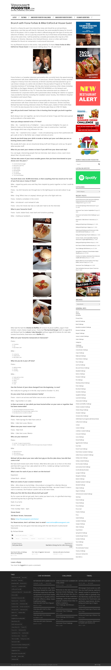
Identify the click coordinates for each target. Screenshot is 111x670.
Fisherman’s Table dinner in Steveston (85, 219)
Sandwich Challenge (81, 521)
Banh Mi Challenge (80, 321)
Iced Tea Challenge (80, 365)
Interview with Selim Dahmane (42, 621)
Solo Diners (16, 636)
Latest (15, 17)
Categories (78, 342)
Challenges (78, 345)
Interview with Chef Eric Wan (42, 609)
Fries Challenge (79, 362)
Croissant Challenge (81, 434)
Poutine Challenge (80, 512)
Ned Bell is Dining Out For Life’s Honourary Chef (59, 546)
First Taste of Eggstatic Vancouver (41, 552)
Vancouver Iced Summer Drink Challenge (86, 215)
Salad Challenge (80, 518)
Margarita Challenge (81, 476)
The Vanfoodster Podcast (82, 548)
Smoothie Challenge (81, 392)
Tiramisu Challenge (80, 551)
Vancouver (15, 641)
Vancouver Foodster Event (19, 647)
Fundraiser (23, 603)
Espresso (15, 601)
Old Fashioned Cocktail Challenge (84, 494)
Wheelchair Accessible (18, 653)
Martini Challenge (80, 479)
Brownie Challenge (80, 330)
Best (20, 580)
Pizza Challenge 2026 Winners (65, 617)
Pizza (14, 630)
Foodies (15, 603)
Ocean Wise (15, 627)
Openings (78, 497)
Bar (24, 577)
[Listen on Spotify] (88, 183)
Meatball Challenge (80, 371)
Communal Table (17, 592)
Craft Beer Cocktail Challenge (83, 431)
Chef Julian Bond (17, 545)
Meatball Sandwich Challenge (83, 482)
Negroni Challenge (80, 491)
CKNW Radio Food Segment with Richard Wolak (87, 419)
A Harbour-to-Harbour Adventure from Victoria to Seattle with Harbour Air (93, 622)
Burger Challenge (80, 333)
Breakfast (15, 583)
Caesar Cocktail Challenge (82, 336)
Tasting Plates (79, 545)
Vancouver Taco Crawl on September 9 (85, 210)
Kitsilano (21, 612)
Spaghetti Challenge (81, 395)
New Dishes (15, 621)
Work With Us (79, 557)
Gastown (33, 538)
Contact (78, 425)
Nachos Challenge (80, 374)
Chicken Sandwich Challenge (83, 407)
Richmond (22, 630)
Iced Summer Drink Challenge (83, 467)
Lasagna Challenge (80, 473)
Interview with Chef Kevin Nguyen (43, 603)
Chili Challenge (79, 347)
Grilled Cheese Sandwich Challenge (84, 455)
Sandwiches (16, 633)
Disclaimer (78, 315)
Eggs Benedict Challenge (82, 443)
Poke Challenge (80, 386)
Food (22, 601)
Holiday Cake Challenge (82, 458)
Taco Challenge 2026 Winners (83, 248)
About (77, 312)
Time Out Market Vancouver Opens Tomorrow (87, 268)
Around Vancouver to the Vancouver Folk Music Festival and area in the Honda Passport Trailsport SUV (87, 201)
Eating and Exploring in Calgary (83, 227)
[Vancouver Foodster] (23, 10)
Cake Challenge (80, 339)
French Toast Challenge (81, 449)
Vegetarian (16, 650)
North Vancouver (17, 624)
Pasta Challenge (80, 503)
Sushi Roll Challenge (81, 398)
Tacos (24, 636)
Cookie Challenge (80, 428)
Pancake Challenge (80, 377)
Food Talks (78, 446)
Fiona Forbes (25, 538)
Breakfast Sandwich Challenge (83, 327)
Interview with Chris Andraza (42, 615)
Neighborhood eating (18, 618)
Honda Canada (24, 606)
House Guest (41, 538)
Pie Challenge (79, 380)
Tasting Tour (24, 639)
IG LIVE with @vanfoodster (82, 470)
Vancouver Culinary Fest (82, 554)
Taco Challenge (79, 542)
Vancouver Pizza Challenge (64, 623)
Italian (14, 612)
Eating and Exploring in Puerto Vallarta (85, 235)
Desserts (27, 592)
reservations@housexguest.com (57, 522)
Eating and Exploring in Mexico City (84, 242)
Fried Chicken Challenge (82, 359)
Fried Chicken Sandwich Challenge (84, 452)
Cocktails (21, 586)
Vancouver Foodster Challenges (41, 17)
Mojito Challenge (80, 488)
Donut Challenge (80, 440)
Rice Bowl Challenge (81, 389)
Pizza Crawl (79, 509)
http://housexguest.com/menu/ (27, 519)
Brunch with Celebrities (21, 535)
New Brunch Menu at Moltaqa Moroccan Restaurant (19, 552)
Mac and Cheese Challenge (82, 368)
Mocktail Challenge (80, 485)
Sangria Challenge (80, 524)
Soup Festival (79, 530)
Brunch (17, 538)
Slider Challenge (80, 527)
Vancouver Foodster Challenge (20, 644)
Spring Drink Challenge (81, 533)
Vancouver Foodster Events (63, 17)
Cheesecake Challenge (81, 401)
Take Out (15, 639)
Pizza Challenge (80, 506)
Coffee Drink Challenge (81, 422)
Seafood (25, 633)
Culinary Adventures (83, 17)
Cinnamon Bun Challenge (82, 416)
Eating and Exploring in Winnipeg (84, 224)
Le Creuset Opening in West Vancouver (85, 205)
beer (14, 580)
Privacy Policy (79, 318)
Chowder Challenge (80, 413)
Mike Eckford (57, 538)
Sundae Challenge (80, 539)
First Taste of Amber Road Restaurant (85, 245)
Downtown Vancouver (18, 598)
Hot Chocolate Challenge (82, 464)
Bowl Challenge (79, 324)
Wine (14, 656)
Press (77, 515)
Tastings (23, 17)
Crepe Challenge (80, 353)
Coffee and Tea (16, 589)
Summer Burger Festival (82, 536)
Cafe (14, 586)
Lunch (14, 615)
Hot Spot (15, 609)
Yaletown (15, 659)
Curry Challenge (80, 437)
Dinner (14, 595)
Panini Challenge (80, 500)
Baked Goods (16, 577)
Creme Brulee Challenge (82, 350)
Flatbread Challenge (81, 356)
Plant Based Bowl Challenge (83, 383)
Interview (49, 538)
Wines (21, 656)
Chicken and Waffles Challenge (83, 404)
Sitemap (78, 313)
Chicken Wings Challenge (82, 410)
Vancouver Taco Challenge (82, 265)
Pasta (23, 627)
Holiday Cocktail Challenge (82, 461)
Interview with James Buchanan (61, 552)
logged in (23, 565)
